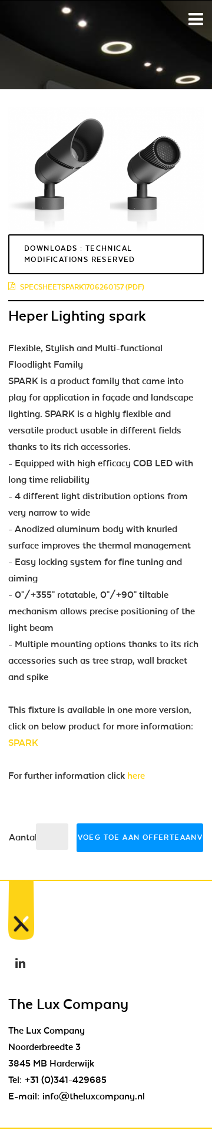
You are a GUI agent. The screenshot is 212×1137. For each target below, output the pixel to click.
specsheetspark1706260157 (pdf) (82, 287)
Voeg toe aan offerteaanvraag (140, 837)
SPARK (23, 743)
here (136, 776)
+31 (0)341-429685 (66, 1080)
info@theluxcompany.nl (93, 1096)
